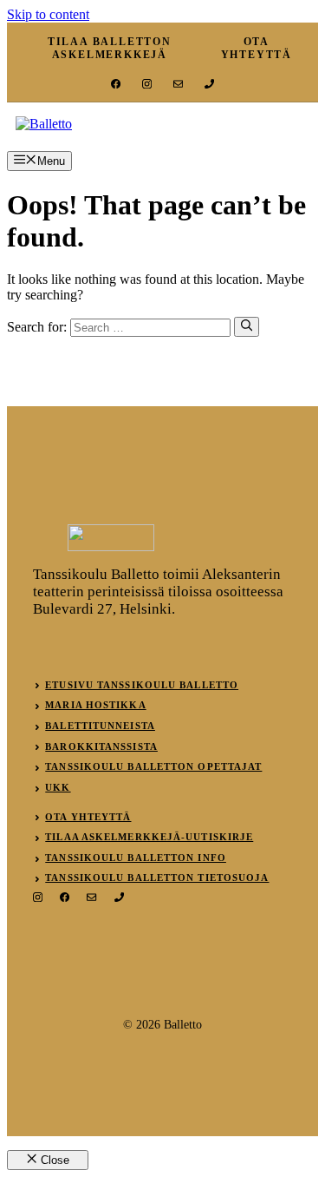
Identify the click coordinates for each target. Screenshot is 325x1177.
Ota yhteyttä (88, 817)
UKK (57, 787)
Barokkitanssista (101, 746)
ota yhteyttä (256, 48)
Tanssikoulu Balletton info (135, 857)
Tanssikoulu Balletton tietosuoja (157, 877)
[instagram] (147, 84)
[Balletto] (44, 123)
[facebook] (115, 84)
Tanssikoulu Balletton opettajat (153, 766)
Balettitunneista (100, 725)
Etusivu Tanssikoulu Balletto (141, 685)
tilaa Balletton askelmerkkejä (110, 48)
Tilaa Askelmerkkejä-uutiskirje (149, 837)
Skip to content (48, 14)
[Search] (246, 326)
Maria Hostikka (95, 705)
